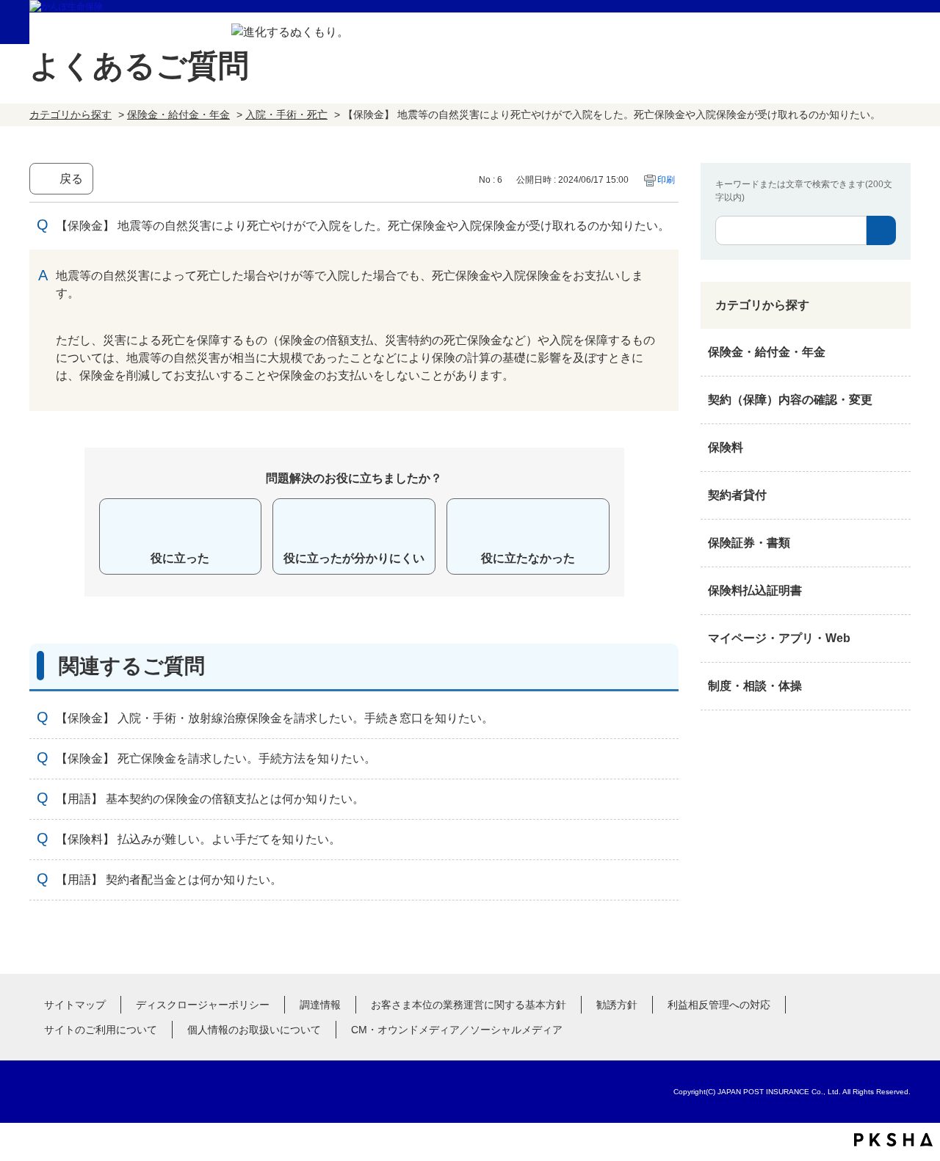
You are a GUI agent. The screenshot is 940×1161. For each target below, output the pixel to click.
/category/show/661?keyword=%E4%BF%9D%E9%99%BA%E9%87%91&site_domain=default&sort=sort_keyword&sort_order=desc (896, 447)
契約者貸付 (737, 495)
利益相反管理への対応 (719, 1005)
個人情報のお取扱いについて (254, 1030)
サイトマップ (75, 1005)
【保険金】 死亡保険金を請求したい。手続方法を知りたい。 (216, 758)
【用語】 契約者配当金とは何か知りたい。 (169, 879)
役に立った (180, 558)
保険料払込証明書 (755, 590)
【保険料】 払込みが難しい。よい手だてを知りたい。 (198, 839)
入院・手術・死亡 (286, 114)
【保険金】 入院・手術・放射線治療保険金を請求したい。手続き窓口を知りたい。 (275, 718)
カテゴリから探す (70, 114)
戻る (71, 178)
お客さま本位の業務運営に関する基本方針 (468, 1005)
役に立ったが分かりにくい (353, 558)
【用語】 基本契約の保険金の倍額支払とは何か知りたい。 (210, 799)
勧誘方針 (616, 1005)
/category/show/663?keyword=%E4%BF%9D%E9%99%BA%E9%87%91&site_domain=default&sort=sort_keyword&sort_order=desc (896, 543)
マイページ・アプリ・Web (779, 638)
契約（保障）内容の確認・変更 (790, 399)
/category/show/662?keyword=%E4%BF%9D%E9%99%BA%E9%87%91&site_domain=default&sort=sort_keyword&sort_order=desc (896, 495)
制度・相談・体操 (755, 686)
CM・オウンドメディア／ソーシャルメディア (457, 1030)
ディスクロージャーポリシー (203, 1005)
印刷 (666, 180)
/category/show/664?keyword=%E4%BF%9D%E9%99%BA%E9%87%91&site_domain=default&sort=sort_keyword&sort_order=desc (896, 686)
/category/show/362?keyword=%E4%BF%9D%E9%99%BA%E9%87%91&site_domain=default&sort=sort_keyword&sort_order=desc (896, 352)
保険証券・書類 (749, 542)
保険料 (725, 447)
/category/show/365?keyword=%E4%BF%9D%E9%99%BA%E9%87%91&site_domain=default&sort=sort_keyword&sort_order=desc (896, 591)
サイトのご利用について (100, 1030)
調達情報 (320, 1005)
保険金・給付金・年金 (178, 114)
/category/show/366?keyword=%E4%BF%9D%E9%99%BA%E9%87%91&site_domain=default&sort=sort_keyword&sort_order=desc (896, 638)
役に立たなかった (528, 558)
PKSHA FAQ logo (893, 1139)
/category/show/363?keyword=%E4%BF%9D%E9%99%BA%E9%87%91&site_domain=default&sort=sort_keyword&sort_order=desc (896, 400)
